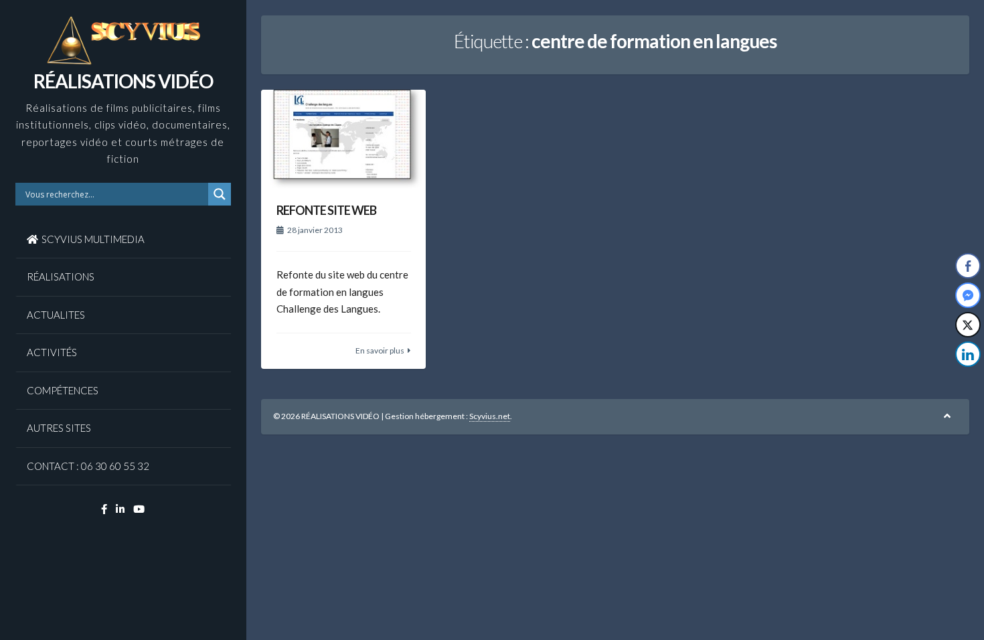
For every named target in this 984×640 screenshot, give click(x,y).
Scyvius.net (489, 416)
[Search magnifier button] (219, 194)
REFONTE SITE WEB (326, 210)
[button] (969, 381)
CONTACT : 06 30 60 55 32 (88, 466)
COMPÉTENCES (62, 390)
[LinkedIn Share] (968, 354)
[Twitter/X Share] (968, 324)
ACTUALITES (56, 315)
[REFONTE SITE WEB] (343, 139)
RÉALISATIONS (60, 276)
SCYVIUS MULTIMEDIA (93, 239)
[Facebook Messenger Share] (968, 295)
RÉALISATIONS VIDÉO (123, 81)
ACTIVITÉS (52, 352)
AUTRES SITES (59, 428)
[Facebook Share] (968, 265)
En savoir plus (379, 350)
